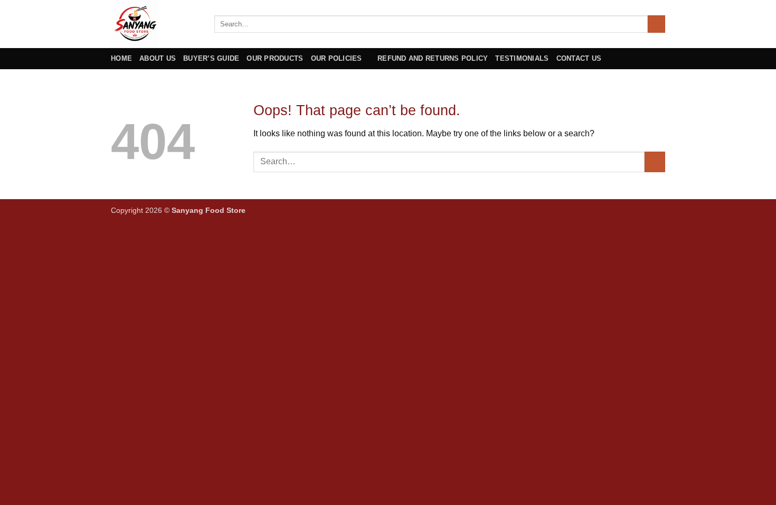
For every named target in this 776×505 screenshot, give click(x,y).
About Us (157, 58)
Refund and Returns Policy (432, 58)
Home (121, 58)
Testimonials (521, 58)
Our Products (275, 58)
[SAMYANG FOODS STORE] (154, 24)
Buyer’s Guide (211, 58)
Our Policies (336, 58)
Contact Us (579, 58)
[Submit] (656, 24)
